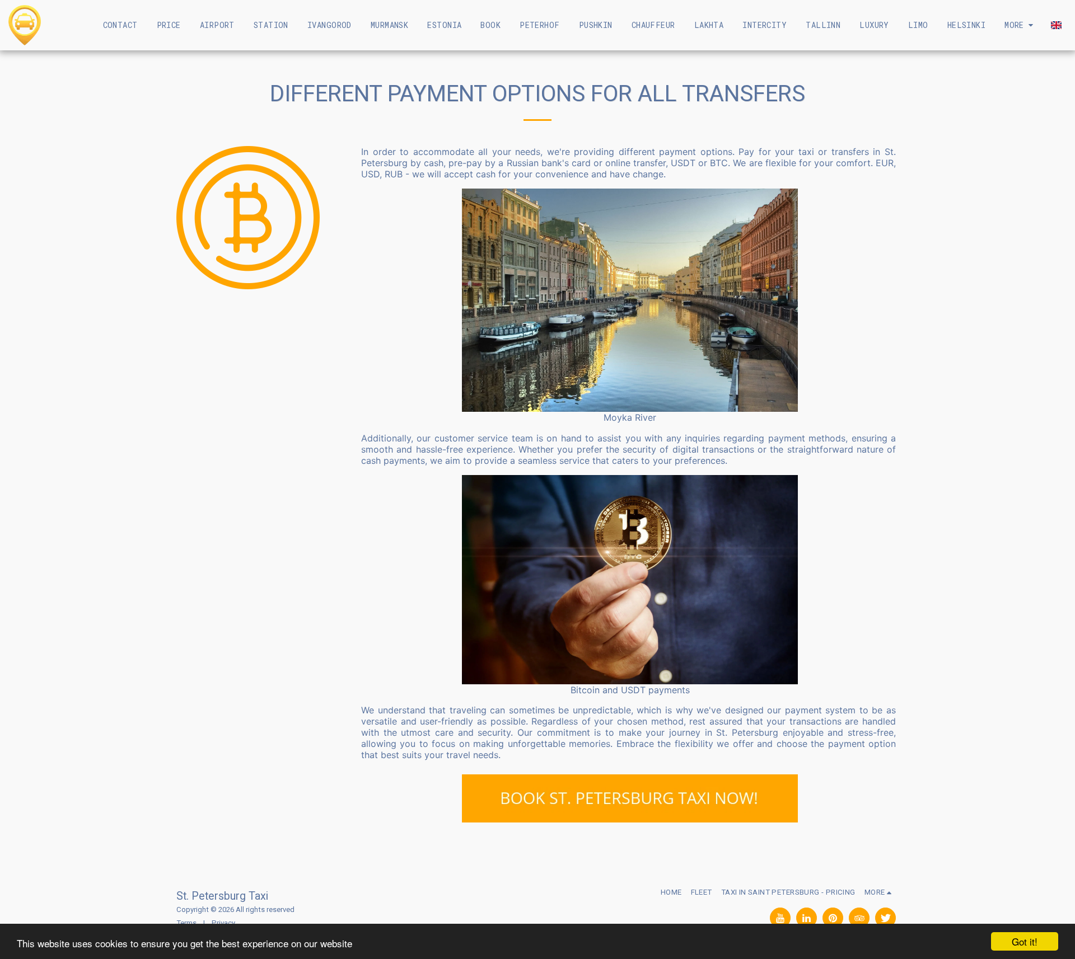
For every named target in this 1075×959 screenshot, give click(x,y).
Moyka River (630, 417)
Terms (186, 923)
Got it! (1024, 941)
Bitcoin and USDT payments (630, 689)
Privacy (223, 923)
